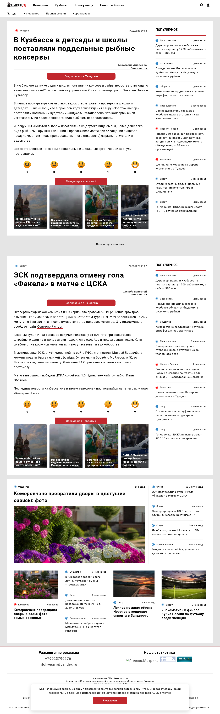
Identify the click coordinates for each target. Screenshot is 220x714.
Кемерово (165, 159)
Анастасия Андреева (132, 65)
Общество (165, 86)
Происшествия (168, 40)
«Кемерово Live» (26, 393)
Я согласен (110, 700)
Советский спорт (50, 326)
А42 (43, 90)
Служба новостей (135, 291)
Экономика (166, 63)
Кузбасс (24, 30)
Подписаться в (81, 76)
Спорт (163, 179)
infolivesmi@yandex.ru (58, 664)
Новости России (169, 129)
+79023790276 (58, 659)
